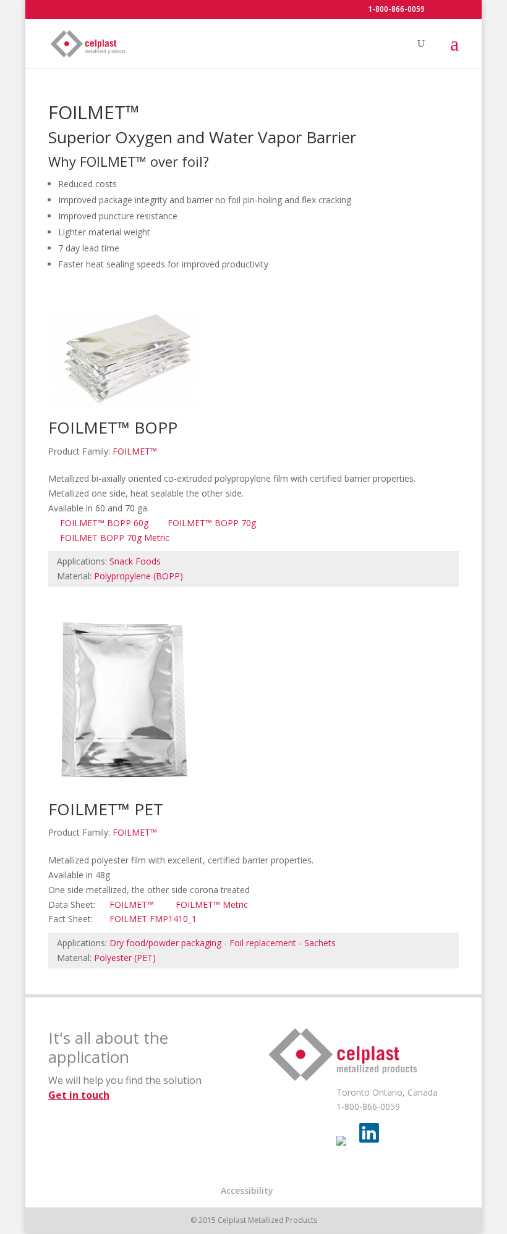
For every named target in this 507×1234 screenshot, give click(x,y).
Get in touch (78, 1095)
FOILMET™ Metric (212, 904)
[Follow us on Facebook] (346, 1146)
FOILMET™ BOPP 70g (212, 523)
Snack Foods (135, 561)
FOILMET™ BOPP (112, 427)
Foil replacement (262, 943)
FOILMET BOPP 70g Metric (114, 538)
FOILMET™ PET (105, 809)
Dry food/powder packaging (165, 943)
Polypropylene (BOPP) (138, 576)
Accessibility (247, 1190)
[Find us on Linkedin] (369, 1133)
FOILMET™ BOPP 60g (104, 523)
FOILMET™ (135, 451)
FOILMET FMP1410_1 (153, 919)
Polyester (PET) (125, 957)
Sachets (320, 943)
